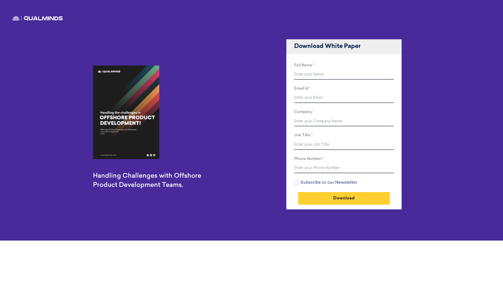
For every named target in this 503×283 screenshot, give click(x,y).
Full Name (303, 65)
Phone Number (307, 159)
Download (344, 198)
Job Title (302, 135)
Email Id (301, 89)
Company (303, 112)
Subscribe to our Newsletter (328, 183)
